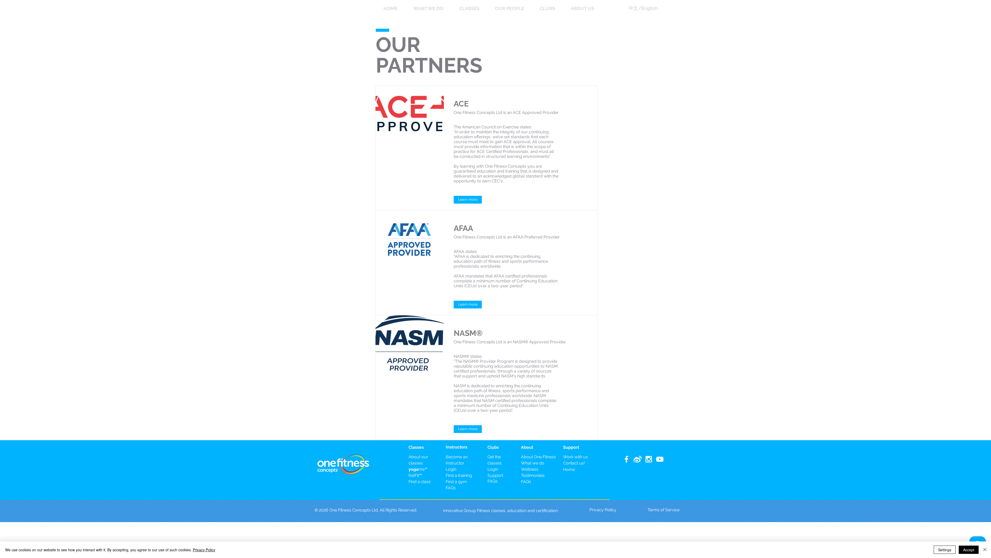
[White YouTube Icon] (659, 459)
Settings (944, 549)
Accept (968, 549)
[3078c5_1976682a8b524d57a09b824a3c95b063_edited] (637, 459)
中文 (633, 8)
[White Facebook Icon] (626, 459)
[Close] (985, 550)
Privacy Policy (204, 549)
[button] (396, 8)
